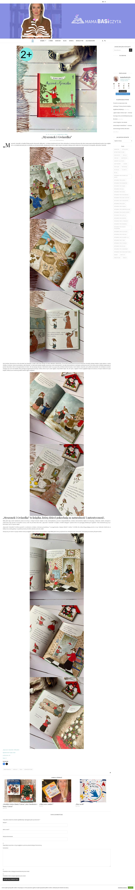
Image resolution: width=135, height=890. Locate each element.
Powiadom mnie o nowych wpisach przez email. (14, 876)
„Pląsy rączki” (80, 804)
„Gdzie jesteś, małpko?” (46, 804)
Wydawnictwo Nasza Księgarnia (120, 227)
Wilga (115, 172)
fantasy (116, 158)
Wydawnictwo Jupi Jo (120, 215)
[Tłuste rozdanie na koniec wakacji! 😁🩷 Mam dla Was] (113, 83)
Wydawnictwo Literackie (121, 221)
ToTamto (124, 169)
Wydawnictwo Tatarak (120, 243)
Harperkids (124, 158)
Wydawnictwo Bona (119, 191)
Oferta (71, 40)
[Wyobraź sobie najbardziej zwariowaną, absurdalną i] (128, 83)
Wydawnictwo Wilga (119, 246)
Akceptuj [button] (130, 887)
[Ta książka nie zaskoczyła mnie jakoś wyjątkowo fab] (118, 85)
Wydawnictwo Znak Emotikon (122, 251)
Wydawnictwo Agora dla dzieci (121, 176)
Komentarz (5, 848)
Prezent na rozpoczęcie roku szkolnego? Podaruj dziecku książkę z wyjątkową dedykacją (122, 106)
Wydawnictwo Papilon (120, 234)
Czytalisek (125, 149)
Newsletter (79, 40)
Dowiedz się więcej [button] (122, 887)
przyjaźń (116, 166)
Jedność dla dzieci (119, 160)
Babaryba (116, 149)
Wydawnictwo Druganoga (121, 194)
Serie (66, 134)
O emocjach (60, 134)
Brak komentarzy (60, 140)
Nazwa (5, 822)
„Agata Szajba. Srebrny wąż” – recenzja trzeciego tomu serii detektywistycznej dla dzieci (122, 116)
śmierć (116, 254)
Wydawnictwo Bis (119, 188)
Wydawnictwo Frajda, (8, 752)
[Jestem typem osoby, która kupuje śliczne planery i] (128, 85)
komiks (125, 163)
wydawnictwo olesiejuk (120, 231)
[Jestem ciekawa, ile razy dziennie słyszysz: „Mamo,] (128, 88)
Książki (42, 40)
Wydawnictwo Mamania (120, 223)
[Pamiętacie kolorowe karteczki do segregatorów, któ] (123, 83)
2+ (46, 134)
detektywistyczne (119, 152)
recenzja (116, 169)
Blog (65, 40)
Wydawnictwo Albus (119, 180)
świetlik (122, 254)
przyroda (124, 166)
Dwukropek (117, 155)
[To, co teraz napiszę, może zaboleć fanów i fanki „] (118, 83)
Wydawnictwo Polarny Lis (121, 237)
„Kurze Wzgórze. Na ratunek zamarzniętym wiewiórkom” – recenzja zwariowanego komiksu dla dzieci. (122, 125)
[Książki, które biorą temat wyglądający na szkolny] (113, 88)
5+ (53, 134)
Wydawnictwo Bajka (119, 186)
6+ (55, 134)
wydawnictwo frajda (28, 769)
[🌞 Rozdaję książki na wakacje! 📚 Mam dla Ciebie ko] (123, 88)
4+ (51, 134)
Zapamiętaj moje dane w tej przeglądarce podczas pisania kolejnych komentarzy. (22, 845)
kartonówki (117, 163)
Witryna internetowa (8, 836)
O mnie (51, 40)
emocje (125, 155)
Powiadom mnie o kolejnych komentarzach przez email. (16, 871)
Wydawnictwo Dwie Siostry (121, 197)
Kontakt (58, 40)
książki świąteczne (7, 769)
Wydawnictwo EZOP (119, 203)
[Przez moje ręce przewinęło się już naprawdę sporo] (118, 88)
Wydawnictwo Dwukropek (121, 200)
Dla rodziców (90, 40)
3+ (48, 134)
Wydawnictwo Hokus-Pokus (121, 212)
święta (21, 769)
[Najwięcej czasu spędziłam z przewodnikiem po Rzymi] (123, 85)
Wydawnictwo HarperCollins (122, 209)
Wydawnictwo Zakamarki (121, 248)
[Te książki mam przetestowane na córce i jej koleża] (113, 85)
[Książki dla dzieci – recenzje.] (33, 41)
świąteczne (15, 769)
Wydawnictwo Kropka (120, 218)
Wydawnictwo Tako (119, 240)
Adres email (6, 829)
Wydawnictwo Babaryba (120, 183)
